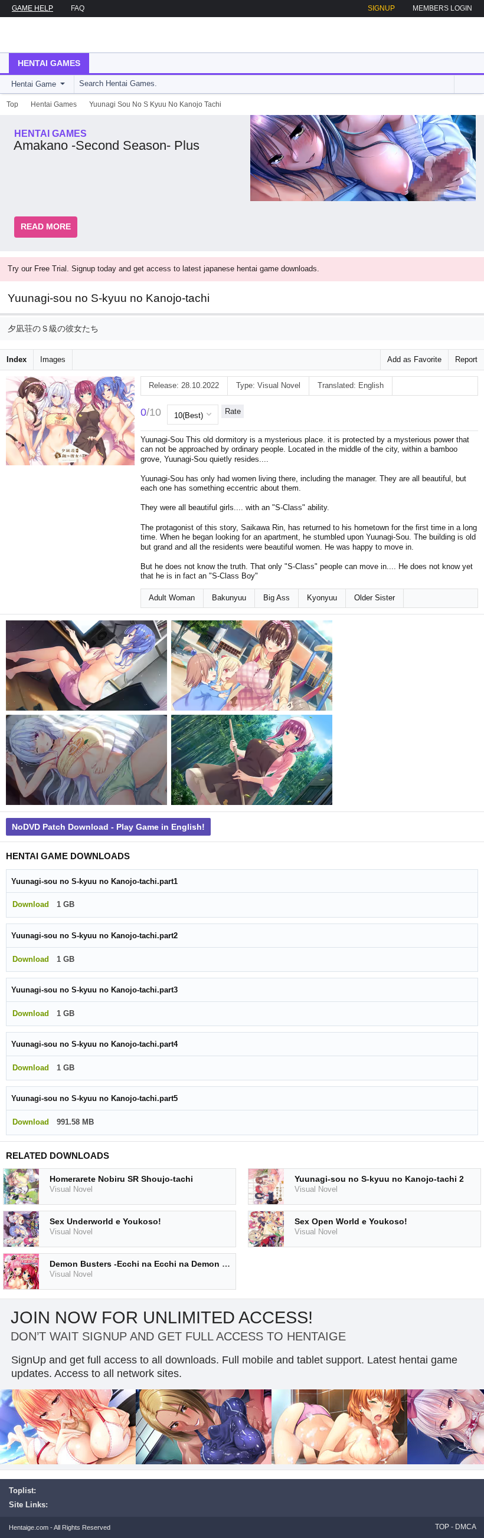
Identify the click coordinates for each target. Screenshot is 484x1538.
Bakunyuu (229, 597)
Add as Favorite (414, 359)
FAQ (77, 8)
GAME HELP (32, 8)
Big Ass (276, 597)
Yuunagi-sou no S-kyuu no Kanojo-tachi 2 (379, 1179)
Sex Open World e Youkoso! (351, 1221)
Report (466, 359)
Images (53, 359)
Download (30, 904)
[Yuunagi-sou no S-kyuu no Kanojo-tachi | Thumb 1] (88, 667)
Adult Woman (172, 597)
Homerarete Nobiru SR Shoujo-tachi (121, 1179)
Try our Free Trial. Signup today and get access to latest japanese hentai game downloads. (163, 268)
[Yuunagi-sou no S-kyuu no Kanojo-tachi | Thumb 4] (253, 762)
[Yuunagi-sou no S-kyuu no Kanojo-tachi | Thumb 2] (253, 667)
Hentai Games (49, 63)
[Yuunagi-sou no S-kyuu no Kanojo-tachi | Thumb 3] (88, 762)
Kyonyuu (322, 597)
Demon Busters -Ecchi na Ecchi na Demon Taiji (144, 1263)
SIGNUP (381, 8)
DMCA (465, 1527)
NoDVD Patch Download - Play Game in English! (108, 827)
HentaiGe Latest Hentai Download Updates (69, 34)
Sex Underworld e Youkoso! (105, 1221)
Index (16, 359)
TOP (442, 1527)
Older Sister (374, 597)
